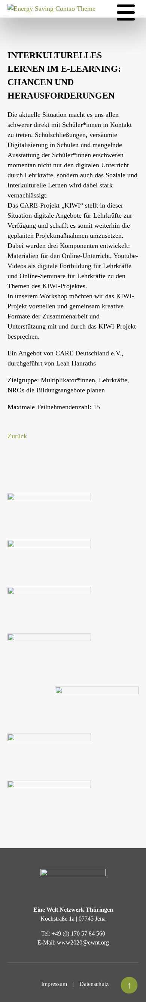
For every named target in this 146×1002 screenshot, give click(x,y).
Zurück (17, 436)
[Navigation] (126, 13)
